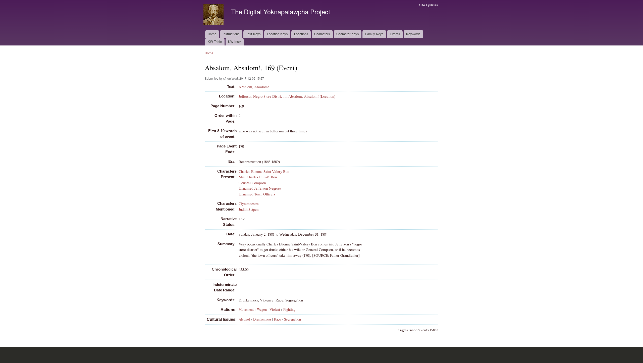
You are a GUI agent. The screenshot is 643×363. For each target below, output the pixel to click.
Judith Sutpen (248, 209)
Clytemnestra (249, 203)
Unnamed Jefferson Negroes (260, 188)
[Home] (214, 15)
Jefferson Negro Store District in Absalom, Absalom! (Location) (287, 96)
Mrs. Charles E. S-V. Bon (258, 176)
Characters (322, 33)
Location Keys (277, 33)
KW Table (215, 41)
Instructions (231, 33)
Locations (301, 33)
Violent (275, 309)
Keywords (413, 33)
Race (277, 319)
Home (212, 33)
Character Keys (347, 33)
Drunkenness (262, 319)
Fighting (289, 309)
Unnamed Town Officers (257, 193)
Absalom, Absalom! (254, 86)
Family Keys (374, 33)
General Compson (252, 182)
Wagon (262, 309)
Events (395, 33)
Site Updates (428, 5)
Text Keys (253, 33)
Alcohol (244, 319)
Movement (246, 309)
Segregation (292, 319)
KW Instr (234, 41)
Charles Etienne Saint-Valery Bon (264, 171)
